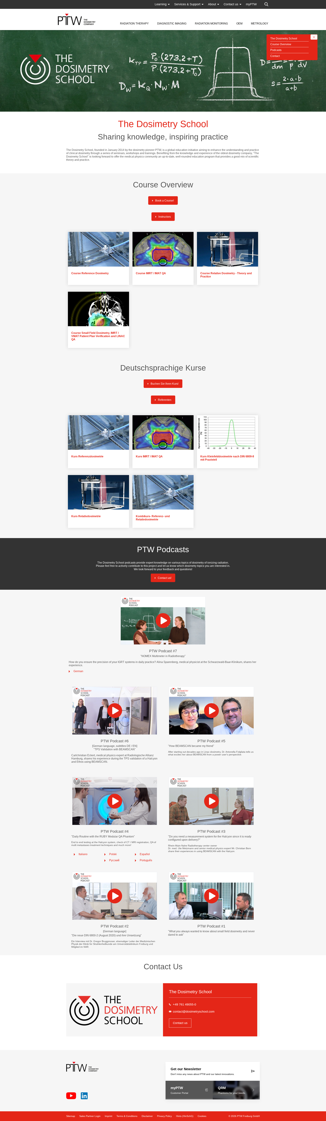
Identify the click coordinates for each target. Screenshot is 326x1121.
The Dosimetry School (283, 38)
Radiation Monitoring (211, 23)
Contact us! (164, 577)
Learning (161, 4)
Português (146, 860)
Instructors (164, 216)
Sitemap (70, 1116)
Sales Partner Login (90, 1116)
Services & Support (187, 4)
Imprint (108, 1116)
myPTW (251, 4)
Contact (275, 56)
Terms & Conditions (126, 1116)
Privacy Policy (164, 1116)
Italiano (83, 854)
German (78, 671)
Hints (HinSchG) (184, 1116)
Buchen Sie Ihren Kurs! (164, 383)
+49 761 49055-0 (184, 1004)
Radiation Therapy (134, 23)
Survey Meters (205, 11)
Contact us (231, 4)
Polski (113, 854)
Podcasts (276, 50)
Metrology (259, 23)
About (212, 4)
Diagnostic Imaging (171, 23)
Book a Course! (164, 200)
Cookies (202, 1116)
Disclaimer (147, 1116)
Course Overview (280, 44)
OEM (239, 23)
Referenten (164, 399)
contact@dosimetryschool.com (193, 1011)
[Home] (77, 19)
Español (145, 854)
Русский (114, 860)
